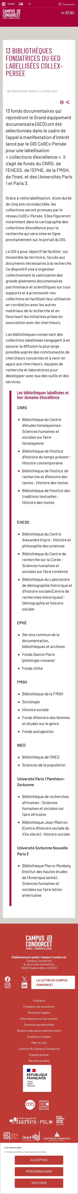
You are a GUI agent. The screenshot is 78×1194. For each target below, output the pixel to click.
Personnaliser (39, 1171)
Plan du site (39, 1042)
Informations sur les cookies (39, 1018)
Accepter (39, 1160)
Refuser (39, 1183)
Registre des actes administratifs (39, 1030)
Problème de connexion (39, 1006)
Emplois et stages (39, 1036)
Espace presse (39, 1054)
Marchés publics (39, 1060)
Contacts (39, 1000)
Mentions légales (39, 1012)
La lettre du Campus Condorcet (52, 982)
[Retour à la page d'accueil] (11, 14)
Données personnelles (39, 1024)
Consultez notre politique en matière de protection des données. (26, 1152)
